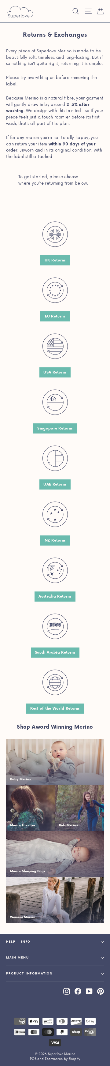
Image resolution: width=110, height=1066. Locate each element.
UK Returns (55, 260)
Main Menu (17, 957)
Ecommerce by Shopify (62, 1059)
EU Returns (55, 316)
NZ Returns (55, 540)
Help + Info (18, 942)
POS (33, 1059)
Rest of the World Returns (55, 708)
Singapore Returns (54, 428)
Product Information (29, 973)
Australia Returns (54, 596)
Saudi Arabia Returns (55, 652)
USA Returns (54, 372)
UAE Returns (54, 484)
